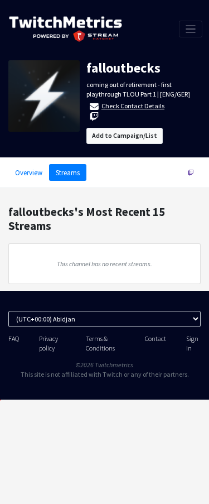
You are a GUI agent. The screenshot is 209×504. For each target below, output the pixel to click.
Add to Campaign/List (124, 135)
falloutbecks (123, 67)
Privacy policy (48, 343)
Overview (28, 172)
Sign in (192, 343)
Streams (68, 172)
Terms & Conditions (100, 343)
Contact (155, 338)
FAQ (13, 338)
